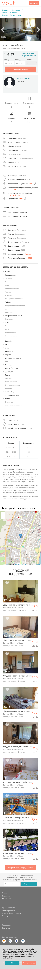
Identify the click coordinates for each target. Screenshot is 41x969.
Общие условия (8, 910)
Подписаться (29, 884)
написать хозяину (20, 69)
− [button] (3, 517)
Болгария (16, 10)
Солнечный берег (9, 12)
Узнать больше (29, 963)
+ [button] (3, 513)
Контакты (6, 928)
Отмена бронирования (11, 913)
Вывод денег (7, 916)
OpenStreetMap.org (21, 564)
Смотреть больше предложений (20, 867)
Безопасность (8, 898)
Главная (5, 10)
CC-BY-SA (37, 564)
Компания (6, 896)
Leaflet (6, 564)
